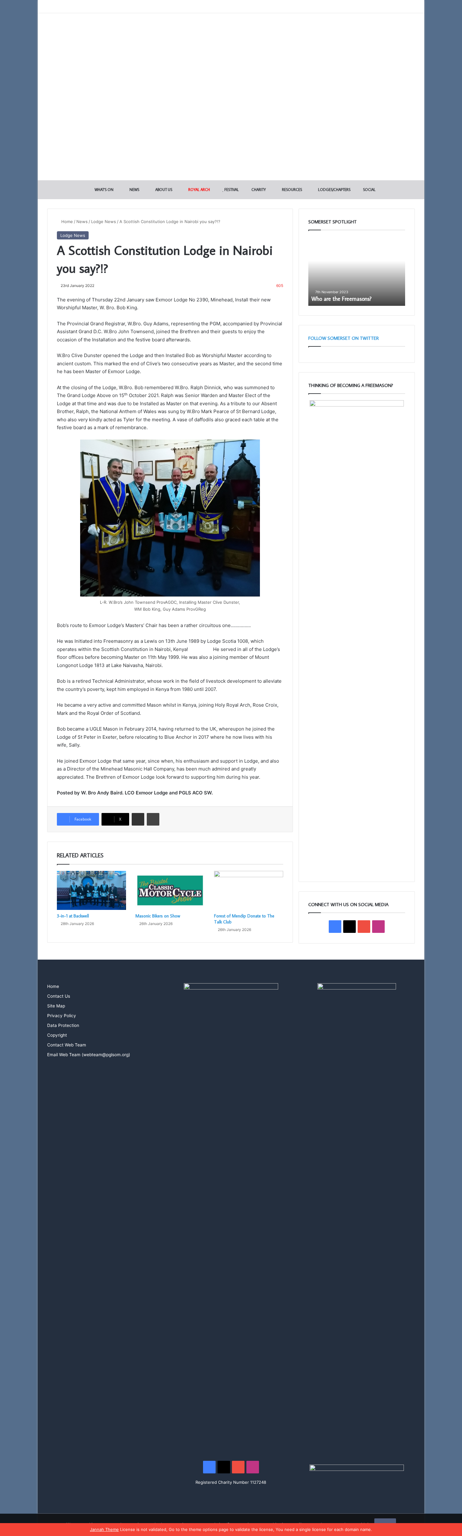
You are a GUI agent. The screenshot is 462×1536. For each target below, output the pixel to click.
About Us (163, 189)
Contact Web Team (66, 1044)
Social (369, 189)
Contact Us (58, 996)
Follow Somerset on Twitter (343, 338)
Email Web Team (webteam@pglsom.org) (88, 1054)
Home (66, 221)
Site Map (56, 1005)
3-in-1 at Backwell (73, 916)
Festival (231, 189)
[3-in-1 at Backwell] (91, 890)
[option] (356, 271)
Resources (291, 189)
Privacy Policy (61, 1015)
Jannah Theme (104, 1529)
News (134, 189)
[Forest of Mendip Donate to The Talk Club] (248, 890)
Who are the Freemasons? (341, 298)
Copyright (57, 1035)
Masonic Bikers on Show (157, 916)
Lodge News (103, 221)
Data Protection (63, 1025)
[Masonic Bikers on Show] (170, 890)
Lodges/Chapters (333, 189)
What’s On (103, 189)
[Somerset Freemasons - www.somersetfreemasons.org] (231, 35)
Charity (258, 189)
